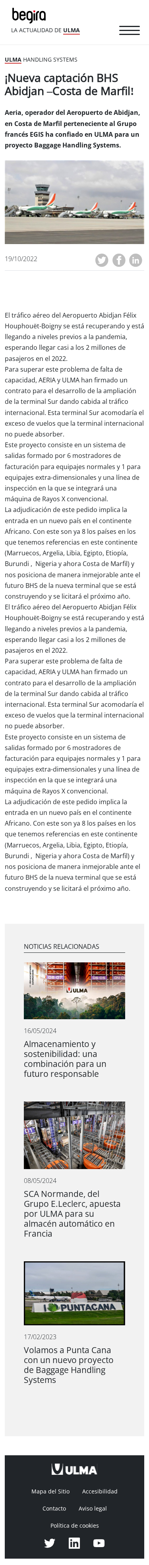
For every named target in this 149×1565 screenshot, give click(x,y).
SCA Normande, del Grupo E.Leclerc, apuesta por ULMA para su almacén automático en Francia (72, 1213)
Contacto (54, 1508)
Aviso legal (93, 1508)
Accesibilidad (100, 1491)
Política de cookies (74, 1525)
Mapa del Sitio (50, 1491)
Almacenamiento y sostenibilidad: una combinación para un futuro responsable (65, 1058)
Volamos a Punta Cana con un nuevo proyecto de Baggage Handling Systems (69, 1365)
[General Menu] (129, 31)
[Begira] (30, 15)
